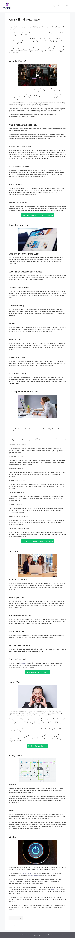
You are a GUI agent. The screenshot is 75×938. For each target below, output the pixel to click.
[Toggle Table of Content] (19, 918)
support (16, 719)
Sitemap (68, 6)
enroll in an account (36, 429)
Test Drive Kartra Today (36, 672)
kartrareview (13, 925)
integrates (22, 663)
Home (43, 6)
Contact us (60, 6)
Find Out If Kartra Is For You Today (36, 215)
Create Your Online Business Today (36, 541)
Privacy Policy (51, 6)
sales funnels (55, 889)
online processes (34, 875)
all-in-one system (28, 873)
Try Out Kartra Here (36, 746)
